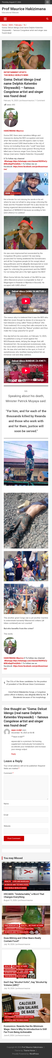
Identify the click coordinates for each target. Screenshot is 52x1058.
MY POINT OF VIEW (36, 925)
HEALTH (8, 881)
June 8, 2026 (9, 1035)
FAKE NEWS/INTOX (11, 925)
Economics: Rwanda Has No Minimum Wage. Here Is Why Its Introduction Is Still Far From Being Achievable (25, 1029)
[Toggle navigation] (5, 19)
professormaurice (27, 101)
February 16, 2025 (11, 101)
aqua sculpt (16, 730)
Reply (13, 754)
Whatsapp (8, 161)
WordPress (34, 1054)
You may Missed (13, 858)
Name (6, 804)
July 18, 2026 (9, 944)
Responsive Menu (47, 2)
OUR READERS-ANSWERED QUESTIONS (19, 929)
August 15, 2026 (10, 900)
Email (6, 815)
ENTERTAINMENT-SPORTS (15, 72)
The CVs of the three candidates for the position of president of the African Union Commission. (26, 682)
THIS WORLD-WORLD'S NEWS (16, 75)
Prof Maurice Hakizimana (24, 9)
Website (7, 826)
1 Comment (40, 101)
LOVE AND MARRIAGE (21, 881)
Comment (9, 773)
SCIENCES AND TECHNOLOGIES (16, 885)
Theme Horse (29, 1050)
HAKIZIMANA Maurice (14, 131)
